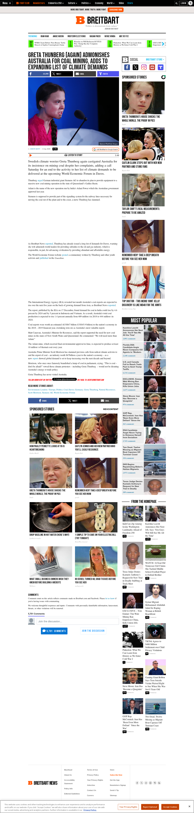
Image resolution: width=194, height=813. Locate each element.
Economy (99, 3)
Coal (66, 389)
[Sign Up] (116, 10)
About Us (68, 775)
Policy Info (68, 789)
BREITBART (102, 20)
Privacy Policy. (90, 810)
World (109, 3)
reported (49, 243)
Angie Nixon (58, 36)
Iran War (45, 36)
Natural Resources (107, 389)
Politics (59, 389)
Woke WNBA (110, 36)
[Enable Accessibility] (190, 3)
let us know (110, 598)
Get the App (114, 780)
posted (65, 254)
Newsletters (39, 3)
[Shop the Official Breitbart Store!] (155, 59)
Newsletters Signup (118, 785)
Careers (90, 796)
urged (40, 180)
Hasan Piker (95, 36)
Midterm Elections (77, 36)
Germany (79, 389)
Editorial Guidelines (72, 794)
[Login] (183, 3)
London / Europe (48, 389)
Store (112, 770)
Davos (71, 389)
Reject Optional (150, 806)
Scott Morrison (34, 392)
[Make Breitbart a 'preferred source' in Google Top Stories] (105, 149)
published (44, 257)
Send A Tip (114, 790)
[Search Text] (176, 3)
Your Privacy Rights (128, 806)
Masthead (68, 770)
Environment (34, 389)
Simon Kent (35, 149)
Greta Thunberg (91, 389)
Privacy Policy (93, 775)
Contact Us (91, 790)
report (35, 358)
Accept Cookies (170, 806)
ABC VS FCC (124, 36)
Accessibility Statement (69, 782)
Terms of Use (92, 770)
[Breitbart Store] (130, 3)
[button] (7, 3)
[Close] (189, 806)
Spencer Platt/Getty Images (109, 144)
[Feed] (159, 783)
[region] (97, 806)
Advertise (91, 785)
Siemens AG (47, 392)
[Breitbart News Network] (125, 59)
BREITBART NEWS (45, 783)
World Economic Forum (64, 392)
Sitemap (113, 796)
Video (121, 3)
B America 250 (55, 3)
